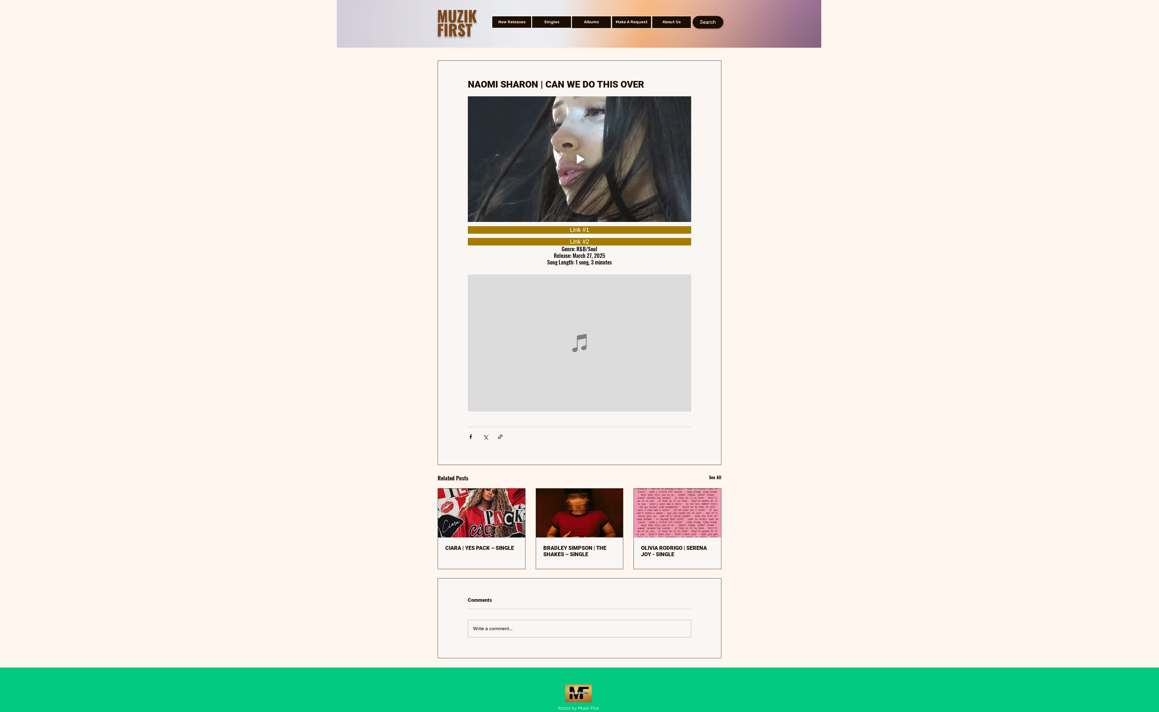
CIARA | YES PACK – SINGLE (479, 548)
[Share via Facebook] (471, 437)
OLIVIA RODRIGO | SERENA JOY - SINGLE (674, 551)
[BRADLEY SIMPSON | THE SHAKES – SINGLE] (579, 513)
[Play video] (579, 159)
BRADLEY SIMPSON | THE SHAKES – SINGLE (574, 551)
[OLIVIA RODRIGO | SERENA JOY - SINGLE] (677, 513)
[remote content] (579, 230)
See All (715, 477)
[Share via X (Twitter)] (485, 437)
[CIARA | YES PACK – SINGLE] (481, 513)
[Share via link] (500, 437)
